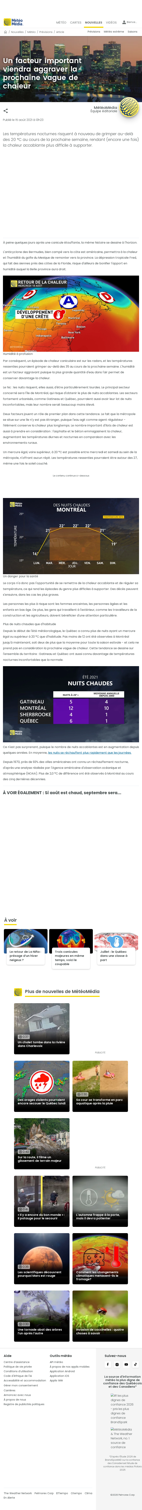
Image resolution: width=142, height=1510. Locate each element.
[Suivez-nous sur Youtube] (126, 1364)
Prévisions (46, 32)
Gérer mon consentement (21, 1385)
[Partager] (5, 111)
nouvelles (17, 32)
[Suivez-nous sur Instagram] (117, 1364)
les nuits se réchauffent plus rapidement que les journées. (89, 753)
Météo (31, 32)
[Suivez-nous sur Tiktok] (135, 1364)
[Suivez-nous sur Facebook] (107, 1364)
